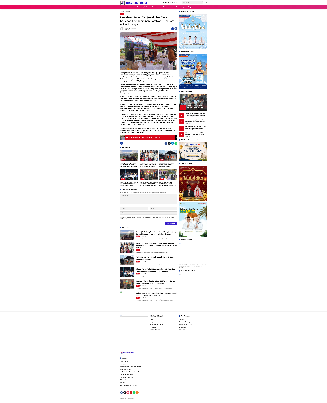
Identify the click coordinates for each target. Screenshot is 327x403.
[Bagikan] (175, 28)
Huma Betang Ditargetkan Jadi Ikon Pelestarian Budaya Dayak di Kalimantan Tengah (195, 127)
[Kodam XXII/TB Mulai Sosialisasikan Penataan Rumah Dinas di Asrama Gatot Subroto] (168, 174)
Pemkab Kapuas (155, 330)
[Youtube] (131, 392)
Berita (122, 14)
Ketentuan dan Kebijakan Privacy (130, 367)
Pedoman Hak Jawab (126, 374)
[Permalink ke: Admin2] (122, 28)
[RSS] (137, 392)
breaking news (183, 327)
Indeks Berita (124, 361)
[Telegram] (172, 143)
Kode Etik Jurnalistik (126, 369)
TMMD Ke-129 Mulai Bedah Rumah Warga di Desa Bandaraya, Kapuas (167, 164)
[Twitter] (169, 143)
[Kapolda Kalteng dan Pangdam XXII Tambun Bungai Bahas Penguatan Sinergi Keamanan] (149, 174)
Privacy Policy (124, 380)
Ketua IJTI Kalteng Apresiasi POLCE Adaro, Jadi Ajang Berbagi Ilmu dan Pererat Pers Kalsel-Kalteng (129, 164)
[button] (201, 2)
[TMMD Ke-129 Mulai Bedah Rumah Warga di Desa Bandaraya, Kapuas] (168, 155)
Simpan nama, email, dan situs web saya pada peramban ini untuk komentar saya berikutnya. (148, 218)
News (151, 319)
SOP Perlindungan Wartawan (129, 385)
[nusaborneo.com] (133, 2)
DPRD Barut (153, 327)
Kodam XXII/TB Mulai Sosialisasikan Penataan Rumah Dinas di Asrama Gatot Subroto (168, 183)
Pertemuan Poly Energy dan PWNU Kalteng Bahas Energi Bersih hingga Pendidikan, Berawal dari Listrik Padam (148, 164)
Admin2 (126, 28)
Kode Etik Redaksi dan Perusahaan (131, 372)
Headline (182, 319)
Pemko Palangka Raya (157, 324)
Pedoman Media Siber (127, 377)
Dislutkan (182, 330)
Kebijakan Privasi (125, 364)
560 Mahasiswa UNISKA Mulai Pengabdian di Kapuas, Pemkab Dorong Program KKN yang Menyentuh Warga (194, 133)
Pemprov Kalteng (155, 322)
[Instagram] (127, 392)
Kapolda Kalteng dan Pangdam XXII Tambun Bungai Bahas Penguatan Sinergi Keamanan (149, 183)
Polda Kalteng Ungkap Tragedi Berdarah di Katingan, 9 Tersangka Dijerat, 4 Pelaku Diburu (195, 120)
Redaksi (122, 382)
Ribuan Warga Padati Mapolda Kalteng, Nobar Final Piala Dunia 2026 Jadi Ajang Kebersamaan (129, 183)
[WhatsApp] (175, 143)
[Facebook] (166, 143)
